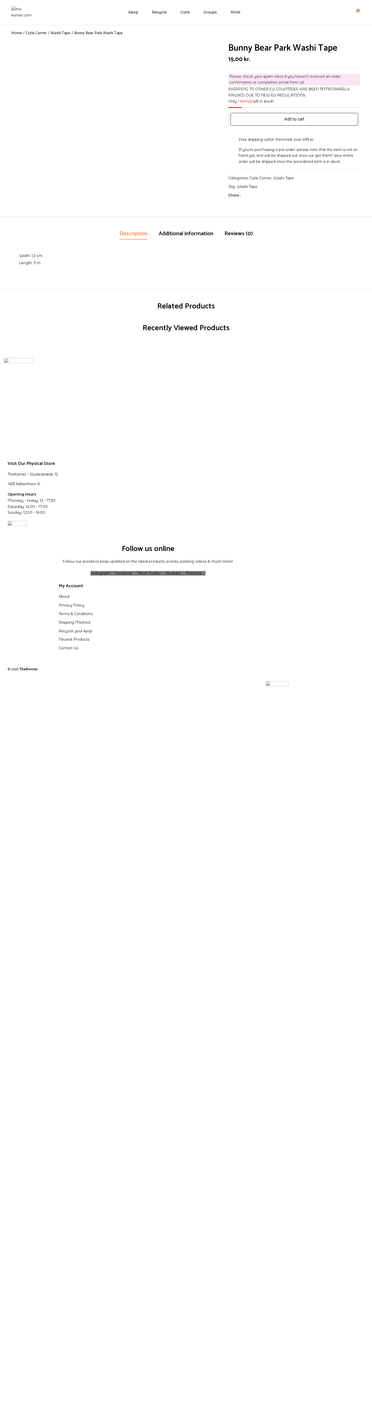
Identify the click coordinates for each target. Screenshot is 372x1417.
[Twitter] (255, 195)
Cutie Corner (36, 33)
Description (133, 233)
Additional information (186, 233)
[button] (355, 12)
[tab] (133, 234)
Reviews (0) (238, 233)
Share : (234, 195)
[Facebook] (247, 195)
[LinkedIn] (263, 195)
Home (16, 33)
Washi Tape (60, 33)
